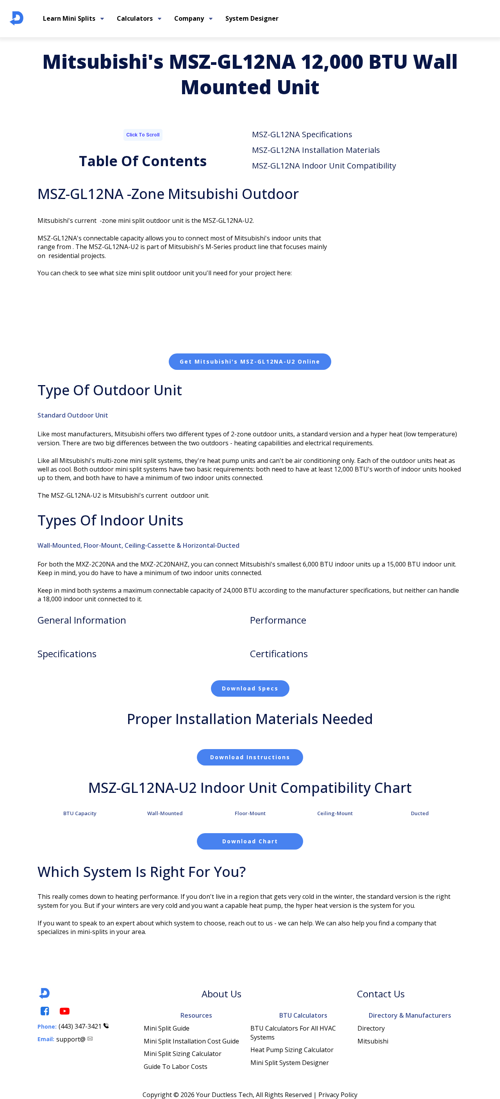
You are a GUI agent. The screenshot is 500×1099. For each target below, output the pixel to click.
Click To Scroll (142, 135)
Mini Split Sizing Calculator (182, 1053)
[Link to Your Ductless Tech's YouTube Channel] (64, 1011)
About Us (221, 993)
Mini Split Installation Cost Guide (191, 1041)
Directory (371, 1028)
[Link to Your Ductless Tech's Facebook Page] (44, 1011)
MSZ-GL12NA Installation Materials (316, 150)
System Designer (252, 18)
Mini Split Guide (166, 1028)
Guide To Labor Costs (175, 1066)
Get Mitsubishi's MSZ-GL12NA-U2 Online (250, 361)
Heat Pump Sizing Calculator (292, 1049)
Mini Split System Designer (289, 1062)
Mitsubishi (372, 1041)
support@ (71, 1039)
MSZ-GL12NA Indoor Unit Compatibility (324, 165)
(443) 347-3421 (80, 1026)
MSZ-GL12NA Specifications (302, 134)
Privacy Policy (337, 1094)
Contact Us (381, 993)
